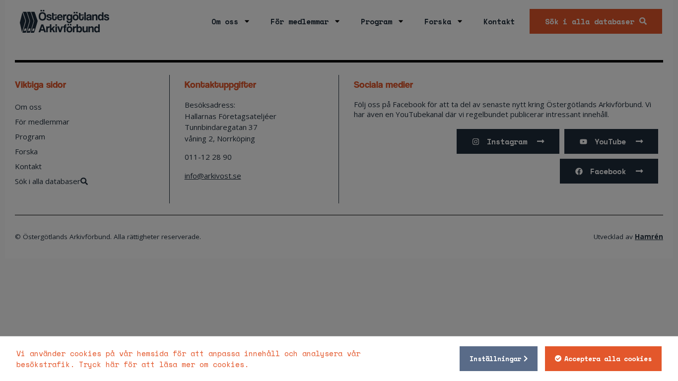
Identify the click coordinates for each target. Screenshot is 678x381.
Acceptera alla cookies (608, 359)
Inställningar (495, 359)
